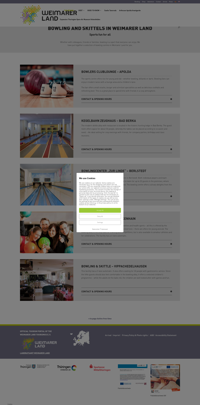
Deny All (100, 216)
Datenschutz (95, 229)
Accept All (100, 210)
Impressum (104, 229)
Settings (100, 222)
